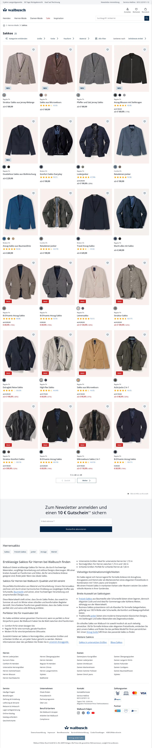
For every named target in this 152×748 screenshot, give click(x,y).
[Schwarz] (115, 95)
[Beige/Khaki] (115, 308)
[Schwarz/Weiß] (78, 95)
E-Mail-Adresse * (48, 521)
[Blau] (82, 308)
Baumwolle (19, 592)
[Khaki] (8, 238)
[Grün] (115, 380)
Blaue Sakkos (116, 642)
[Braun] (41, 95)
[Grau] (124, 95)
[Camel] (78, 380)
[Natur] (4, 308)
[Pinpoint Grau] (41, 308)
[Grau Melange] (82, 167)
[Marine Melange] (78, 167)
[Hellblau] (115, 167)
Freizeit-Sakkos (85, 598)
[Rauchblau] (4, 238)
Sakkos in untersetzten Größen (93, 642)
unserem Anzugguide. (59, 642)
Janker (94, 616)
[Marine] (120, 95)
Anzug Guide (92, 632)
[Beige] (4, 95)
